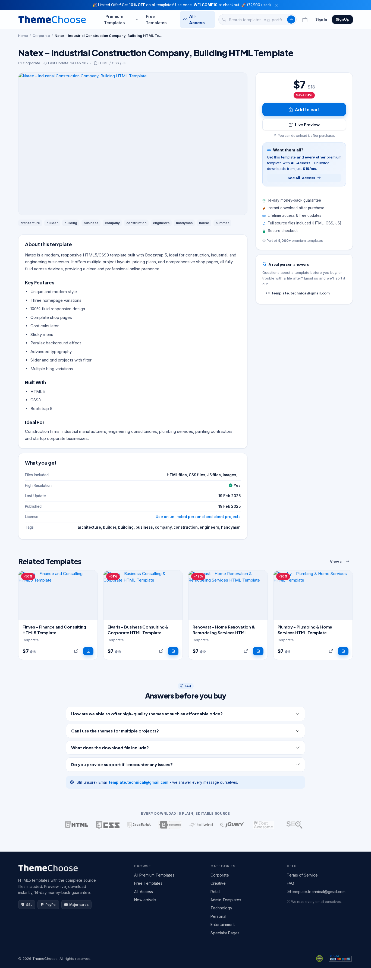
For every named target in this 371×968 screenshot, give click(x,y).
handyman (184, 223)
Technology (221, 908)
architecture (30, 223)
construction (136, 223)
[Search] (291, 19)
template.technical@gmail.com (301, 293)
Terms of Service (302, 875)
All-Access (197, 19)
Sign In (321, 19)
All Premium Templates (154, 875)
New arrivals (145, 899)
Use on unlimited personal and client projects (198, 517)
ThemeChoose (45, 958)
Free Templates (156, 19)
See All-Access (301, 178)
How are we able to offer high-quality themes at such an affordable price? (147, 713)
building (70, 223)
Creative (218, 883)
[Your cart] (305, 19)
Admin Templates (225, 899)
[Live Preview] (76, 651)
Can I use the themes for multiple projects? (115, 730)
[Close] (276, 5)
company (112, 223)
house (204, 223)
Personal (218, 916)
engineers (161, 223)
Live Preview (307, 124)
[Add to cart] (88, 651)
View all (337, 561)
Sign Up (342, 19)
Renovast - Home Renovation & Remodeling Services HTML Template (224, 632)
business (91, 223)
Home (23, 35)
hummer (222, 223)
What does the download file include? (110, 747)
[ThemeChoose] (52, 19)
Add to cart (307, 109)
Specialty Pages (225, 933)
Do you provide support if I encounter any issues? (122, 764)
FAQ (290, 883)
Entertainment (222, 924)
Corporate (41, 35)
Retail (215, 891)
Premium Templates (114, 19)
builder (52, 223)
